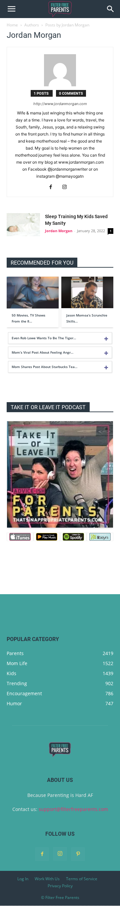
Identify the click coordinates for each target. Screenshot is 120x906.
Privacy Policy (60, 886)
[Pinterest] (78, 854)
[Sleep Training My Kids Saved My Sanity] (23, 224)
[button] (11, 9)
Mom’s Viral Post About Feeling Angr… (42, 352)
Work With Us (47, 879)
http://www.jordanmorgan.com (60, 103)
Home (12, 25)
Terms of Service (81, 879)
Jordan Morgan (58, 230)
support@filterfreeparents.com (73, 809)
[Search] (110, 9)
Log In (22, 879)
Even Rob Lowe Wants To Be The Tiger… (44, 338)
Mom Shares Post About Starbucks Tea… (44, 366)
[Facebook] (53, 187)
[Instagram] (67, 187)
